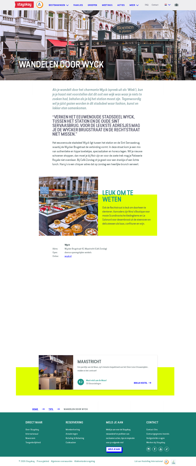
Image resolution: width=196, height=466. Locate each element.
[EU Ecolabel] (174, 460)
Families (78, 5)
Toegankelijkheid (33, 442)
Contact (155, 4)
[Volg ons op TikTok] (166, 449)
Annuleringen (72, 433)
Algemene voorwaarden (61, 461)
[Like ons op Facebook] (154, 449)
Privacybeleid (43, 461)
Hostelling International (152, 461)
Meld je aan (114, 449)
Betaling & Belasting (75, 438)
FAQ (146, 4)
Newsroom (30, 438)
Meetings (107, 5)
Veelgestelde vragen (155, 438)
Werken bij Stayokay (155, 442)
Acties (121, 5)
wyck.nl (68, 256)
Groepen (92, 5)
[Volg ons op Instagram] (148, 449)
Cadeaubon (71, 442)
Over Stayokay (32, 429)
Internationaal (32, 433)
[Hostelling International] (167, 460)
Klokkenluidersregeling (84, 461)
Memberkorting (73, 429)
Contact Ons (152, 429)
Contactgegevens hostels (157, 433)
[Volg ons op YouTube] (160, 449)
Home (35, 409)
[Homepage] (25, 5)
